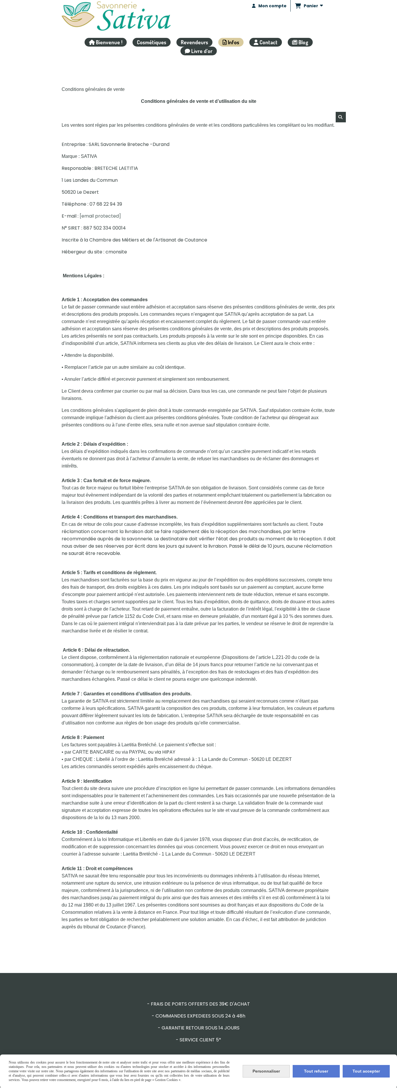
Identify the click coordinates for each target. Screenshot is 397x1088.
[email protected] (100, 216)
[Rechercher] (341, 117)
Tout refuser (316, 1071)
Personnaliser (266, 1071)
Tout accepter (366, 1071)
